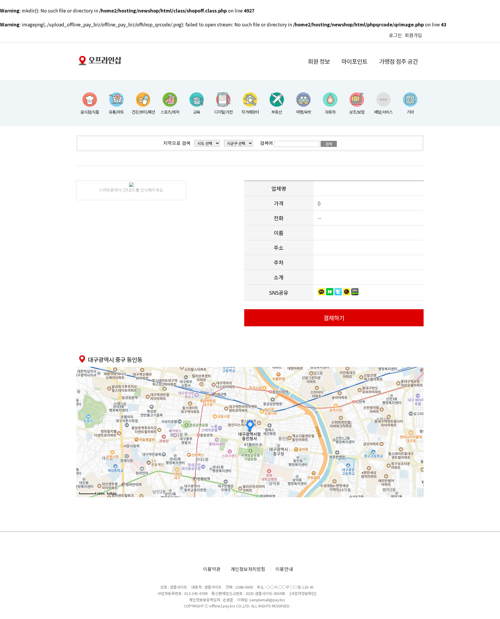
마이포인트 (354, 61)
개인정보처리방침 (248, 569)
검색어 (266, 142)
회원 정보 (319, 61)
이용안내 (284, 569)
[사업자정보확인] (302, 593)
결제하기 (333, 318)
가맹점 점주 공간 (398, 61)
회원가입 (413, 35)
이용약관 (211, 569)
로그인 (395, 35)
